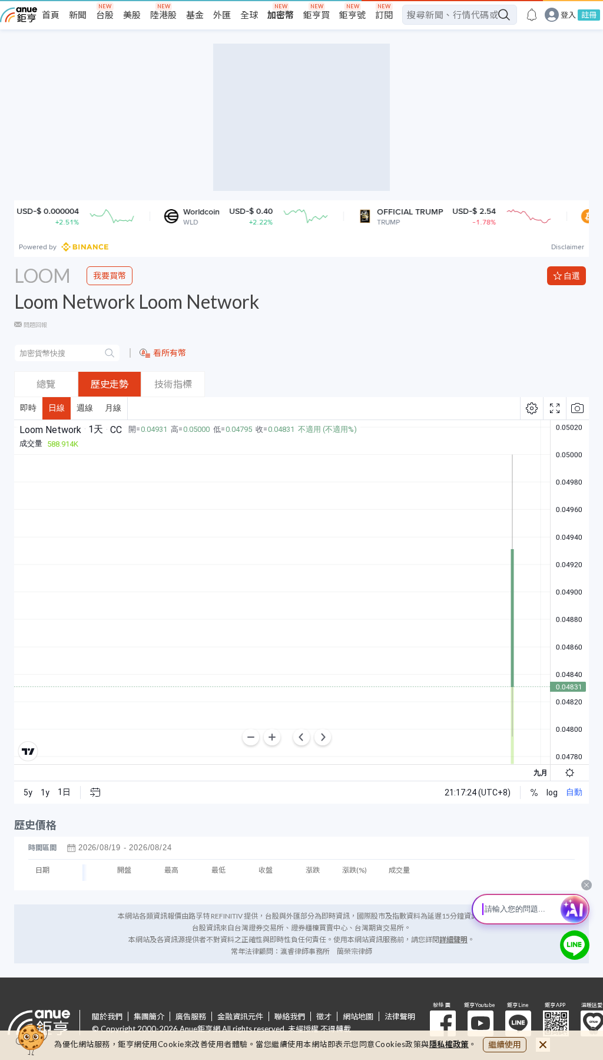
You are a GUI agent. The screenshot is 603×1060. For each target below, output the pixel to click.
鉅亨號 (352, 14)
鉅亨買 (316, 14)
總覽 (46, 383)
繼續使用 (504, 1044)
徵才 (324, 1016)
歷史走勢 (109, 383)
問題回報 (35, 324)
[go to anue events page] (532, 15)
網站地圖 (358, 1016)
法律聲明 (400, 1016)
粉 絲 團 (443, 1023)
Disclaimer (567, 247)
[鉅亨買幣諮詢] (574, 945)
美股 (132, 14)
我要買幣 (109, 275)
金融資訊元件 (240, 1016)
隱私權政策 (449, 1044)
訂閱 (384, 14)
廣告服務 (190, 1016)
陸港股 (163, 14)
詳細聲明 (453, 939)
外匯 (222, 14)
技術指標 (173, 383)
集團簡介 (149, 1016)
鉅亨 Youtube (480, 1023)
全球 (249, 14)
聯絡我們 (289, 1016)
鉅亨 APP (556, 1023)
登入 (568, 15)
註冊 (589, 14)
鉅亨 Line (518, 1023)
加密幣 (280, 14)
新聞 (78, 14)
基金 (195, 14)
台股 (105, 14)
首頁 (50, 14)
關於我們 (107, 1016)
